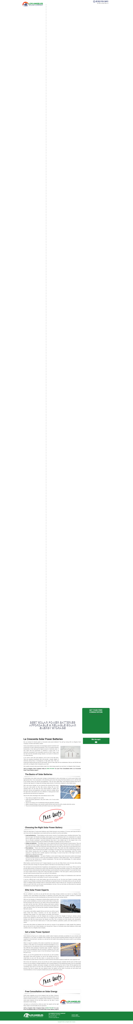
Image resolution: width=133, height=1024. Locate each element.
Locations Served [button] (75, 1016)
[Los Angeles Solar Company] (34, 1015)
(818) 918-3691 (101, 1)
